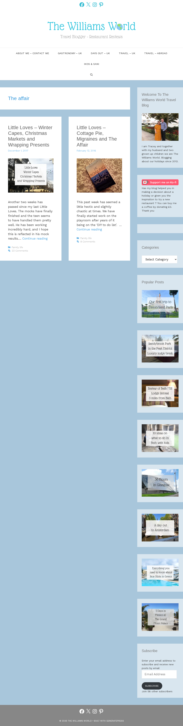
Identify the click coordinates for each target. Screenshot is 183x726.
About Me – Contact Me (32, 53)
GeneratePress (115, 721)
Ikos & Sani (91, 64)
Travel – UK (127, 53)
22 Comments (20, 250)
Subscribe (152, 686)
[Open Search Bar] (91, 74)
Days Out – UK (100, 53)
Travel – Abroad (155, 53)
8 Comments (87, 241)
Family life (17, 247)
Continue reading (35, 238)
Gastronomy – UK (70, 53)
